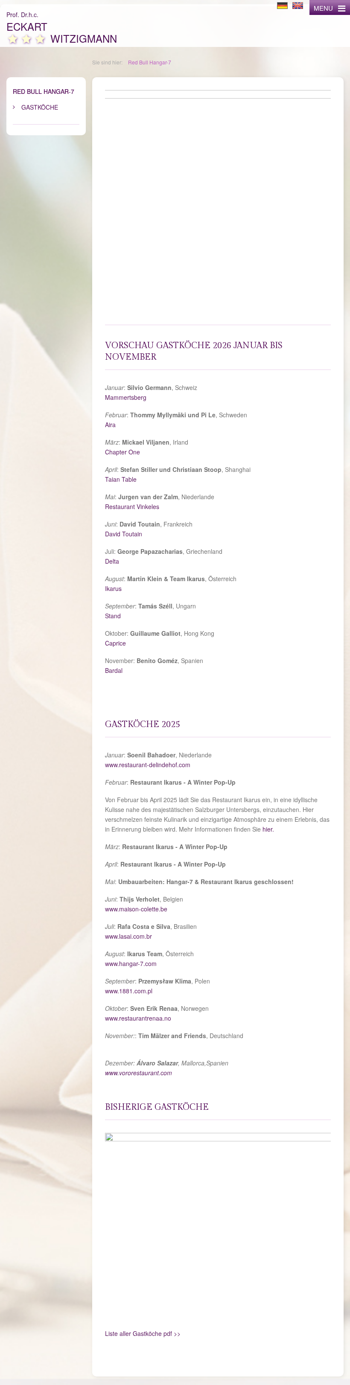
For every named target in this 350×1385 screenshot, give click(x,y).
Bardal (113, 670)
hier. (269, 829)
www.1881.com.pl (128, 990)
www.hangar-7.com (131, 963)
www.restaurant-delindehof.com (147, 764)
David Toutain (123, 534)
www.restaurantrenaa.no (138, 1018)
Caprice (115, 643)
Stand (113, 615)
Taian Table (121, 479)
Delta (112, 561)
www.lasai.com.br (128, 936)
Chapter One (122, 452)
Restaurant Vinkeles (132, 506)
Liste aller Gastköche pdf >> (143, 1333)
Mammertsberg (125, 397)
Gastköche (39, 107)
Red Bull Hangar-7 (149, 62)
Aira (110, 424)
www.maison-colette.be (136, 909)
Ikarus (113, 588)
